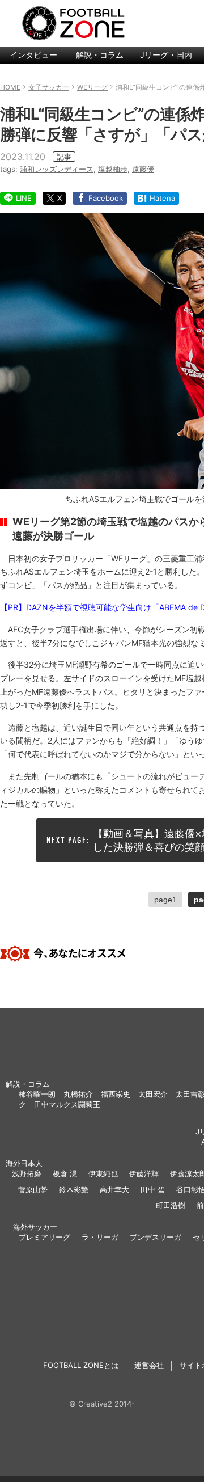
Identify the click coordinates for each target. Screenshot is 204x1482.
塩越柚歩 (113, 169)
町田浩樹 (170, 1205)
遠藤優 (143, 169)
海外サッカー (35, 1226)
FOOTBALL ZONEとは (80, 1365)
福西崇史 (115, 1094)
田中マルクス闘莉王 (67, 1104)
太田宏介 (153, 1094)
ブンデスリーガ (155, 1237)
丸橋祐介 (78, 1094)
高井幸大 (114, 1189)
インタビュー (33, 55)
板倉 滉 (65, 1173)
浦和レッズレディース (57, 169)
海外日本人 (24, 1163)
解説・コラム (100, 55)
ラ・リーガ (100, 1237)
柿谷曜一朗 (37, 1094)
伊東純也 (103, 1173)
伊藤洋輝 (144, 1173)
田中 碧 (153, 1189)
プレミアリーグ (44, 1237)
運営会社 (149, 1365)
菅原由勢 (33, 1189)
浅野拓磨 (26, 1173)
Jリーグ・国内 (166, 55)
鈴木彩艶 (73, 1189)
